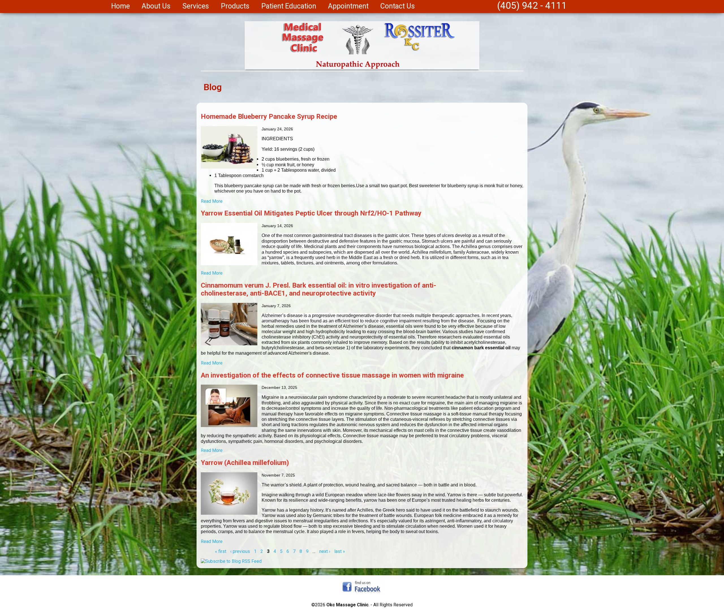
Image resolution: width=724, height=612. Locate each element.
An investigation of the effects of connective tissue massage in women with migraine (332, 375)
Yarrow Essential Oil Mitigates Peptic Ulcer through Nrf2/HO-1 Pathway (311, 213)
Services (195, 6)
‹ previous (240, 551)
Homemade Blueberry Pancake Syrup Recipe (269, 116)
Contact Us (397, 6)
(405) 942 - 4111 (532, 5)
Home (120, 6)
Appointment (348, 6)
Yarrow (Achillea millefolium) (245, 463)
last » (339, 551)
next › (324, 551)
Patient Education (288, 6)
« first (220, 551)
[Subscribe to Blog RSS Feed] (231, 561)
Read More (212, 201)
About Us (156, 6)
